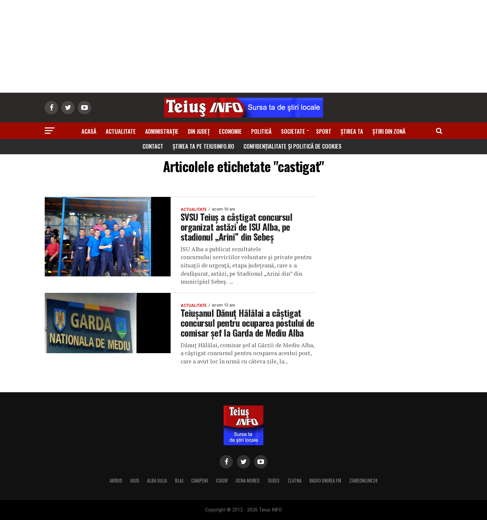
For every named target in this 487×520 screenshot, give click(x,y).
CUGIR (222, 480)
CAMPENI (199, 480)
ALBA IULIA (157, 480)
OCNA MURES (248, 480)
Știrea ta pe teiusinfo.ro (203, 146)
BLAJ (179, 480)
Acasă (88, 131)
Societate (293, 131)
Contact (152, 146)
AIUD (134, 480)
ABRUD (116, 480)
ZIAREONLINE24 (363, 480)
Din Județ (199, 131)
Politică (261, 131)
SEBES (274, 480)
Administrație (162, 131)
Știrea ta (352, 131)
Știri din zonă (389, 131)
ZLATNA (294, 480)
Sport (323, 131)
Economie (230, 131)
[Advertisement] (243, 46)
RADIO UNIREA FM (325, 480)
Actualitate (121, 131)
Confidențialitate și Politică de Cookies (293, 146)
